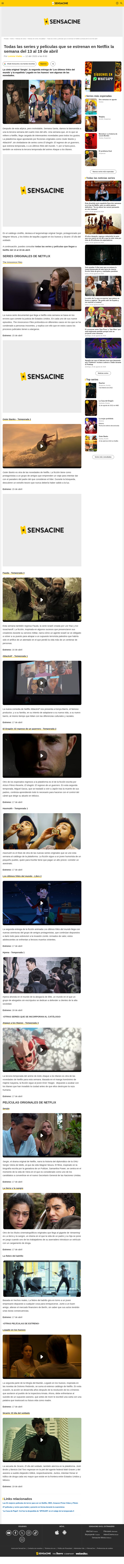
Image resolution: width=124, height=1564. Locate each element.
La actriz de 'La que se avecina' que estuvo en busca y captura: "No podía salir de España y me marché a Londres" (102, 300)
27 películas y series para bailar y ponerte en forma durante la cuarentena (33, 1507)
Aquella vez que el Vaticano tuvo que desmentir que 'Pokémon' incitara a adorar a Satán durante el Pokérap (103, 362)
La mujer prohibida (106, 419)
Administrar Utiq (79, 1548)
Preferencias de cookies (105, 1548)
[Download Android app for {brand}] (65, 1532)
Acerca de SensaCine (18, 1548)
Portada (6, 38)
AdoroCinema (109, 1534)
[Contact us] (22, 1539)
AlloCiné (89, 1531)
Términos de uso (50, 1548)
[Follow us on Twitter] (22, 1533)
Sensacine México (99, 1538)
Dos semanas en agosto (108, 99)
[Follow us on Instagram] (29, 1533)
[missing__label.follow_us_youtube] (9, 1533)
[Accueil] (60, 3)
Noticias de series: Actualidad (36, 38)
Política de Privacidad (65, 1548)
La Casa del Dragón (106, 401)
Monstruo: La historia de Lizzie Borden (108, 135)
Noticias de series (21, 38)
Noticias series (103, 373)
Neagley (102, 117)
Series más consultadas (103, 457)
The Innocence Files (12, 262)
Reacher (102, 383)
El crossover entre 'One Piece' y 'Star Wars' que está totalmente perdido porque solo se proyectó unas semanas (103, 331)
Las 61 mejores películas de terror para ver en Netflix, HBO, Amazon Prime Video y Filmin (40, 1503)
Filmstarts (107, 1531)
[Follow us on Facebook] (16, 1533)
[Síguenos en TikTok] (36, 1533)
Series (12, 38)
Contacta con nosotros (35, 1548)
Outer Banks (103, 436)
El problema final (105, 151)
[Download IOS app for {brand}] (58, 1532)
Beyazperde (90, 1534)
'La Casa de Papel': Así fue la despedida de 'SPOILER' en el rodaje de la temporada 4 (38, 1511)
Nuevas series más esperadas (103, 172)
